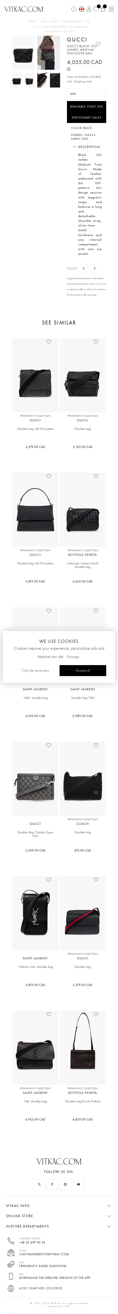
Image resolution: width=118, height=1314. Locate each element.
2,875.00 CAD (35, 985)
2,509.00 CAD (35, 850)
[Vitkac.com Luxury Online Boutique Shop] (23, 8)
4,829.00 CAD (82, 1119)
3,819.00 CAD (35, 581)
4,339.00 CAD (35, 716)
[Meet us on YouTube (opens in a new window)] (78, 1184)
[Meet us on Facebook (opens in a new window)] (52, 1184)
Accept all (83, 671)
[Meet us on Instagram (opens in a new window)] (65, 1184)
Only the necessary (35, 671)
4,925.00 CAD (35, 1119)
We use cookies (59, 641)
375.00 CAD (82, 850)
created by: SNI (59, 1306)
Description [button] (89, 147)
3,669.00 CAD (82, 581)
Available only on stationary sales (86, 112)
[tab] (86, 147)
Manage (72, 657)
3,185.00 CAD (83, 447)
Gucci (77, 39)
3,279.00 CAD (35, 447)
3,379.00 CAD (82, 985)
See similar (59, 322)
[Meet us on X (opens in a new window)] (39, 1184)
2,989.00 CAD (82, 716)
